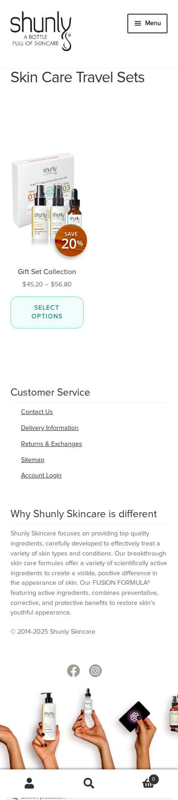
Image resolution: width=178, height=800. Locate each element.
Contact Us (37, 412)
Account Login (41, 475)
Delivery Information (50, 428)
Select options (47, 312)
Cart (137, 776)
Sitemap (32, 460)
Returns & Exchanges (51, 444)
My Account (29, 784)
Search (89, 784)
